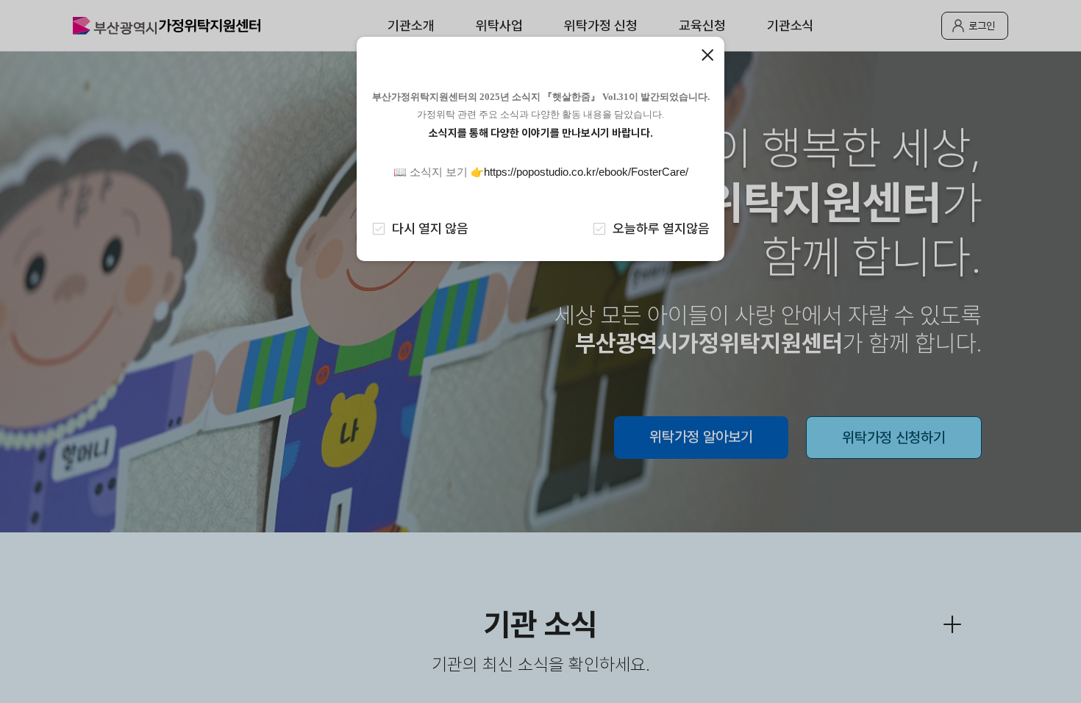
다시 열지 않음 (430, 228)
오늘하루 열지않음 (661, 228)
